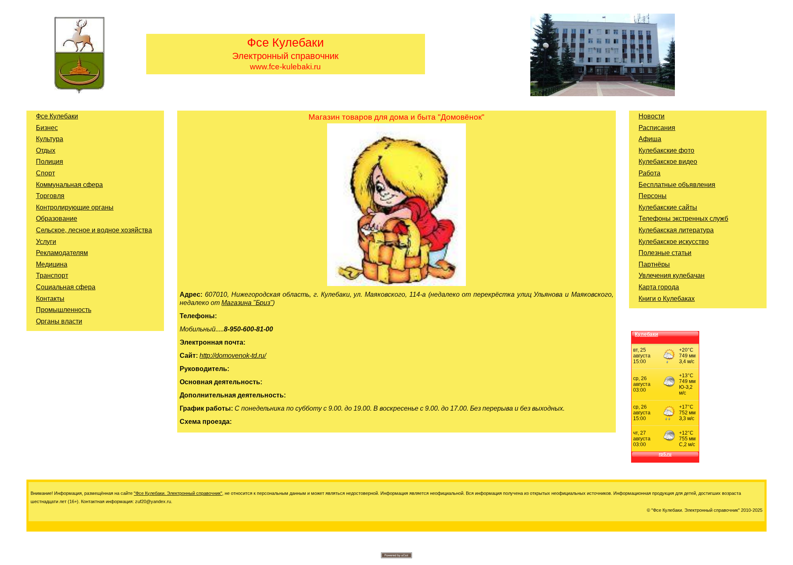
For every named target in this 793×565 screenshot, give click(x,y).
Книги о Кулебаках (667, 298)
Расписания (657, 127)
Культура (49, 138)
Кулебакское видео (668, 161)
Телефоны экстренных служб (683, 218)
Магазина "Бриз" (247, 302)
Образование (56, 218)
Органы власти (59, 321)
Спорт (45, 173)
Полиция (49, 161)
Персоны (653, 195)
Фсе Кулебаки (57, 116)
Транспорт (52, 275)
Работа (649, 173)
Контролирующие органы (75, 207)
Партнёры (654, 264)
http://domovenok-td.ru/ (232, 355)
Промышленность (63, 309)
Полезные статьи (665, 252)
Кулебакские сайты (668, 207)
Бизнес (47, 127)
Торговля (50, 195)
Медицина (51, 264)
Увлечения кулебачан (672, 275)
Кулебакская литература (676, 230)
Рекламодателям (62, 252)
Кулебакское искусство (674, 241)
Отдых (45, 150)
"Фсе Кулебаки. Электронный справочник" (178, 493)
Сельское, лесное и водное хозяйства (94, 230)
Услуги (46, 241)
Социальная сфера (65, 287)
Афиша (650, 138)
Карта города (659, 287)
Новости (652, 116)
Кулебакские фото (666, 150)
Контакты (50, 298)
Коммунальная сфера (69, 184)
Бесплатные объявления (677, 184)
